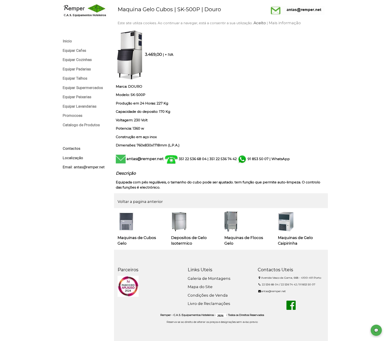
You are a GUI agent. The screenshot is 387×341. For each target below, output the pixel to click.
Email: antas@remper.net (84, 167)
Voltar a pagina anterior (140, 201)
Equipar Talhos (75, 78)
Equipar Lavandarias (80, 106)
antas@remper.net (145, 158)
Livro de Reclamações (209, 303)
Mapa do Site (200, 287)
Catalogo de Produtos (81, 125)
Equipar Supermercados (83, 87)
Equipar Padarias (77, 69)
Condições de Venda (208, 295)
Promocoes (72, 115)
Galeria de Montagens (209, 278)
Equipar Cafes (74, 50)
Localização (73, 158)
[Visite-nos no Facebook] (291, 308)
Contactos (71, 148)
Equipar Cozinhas (77, 59)
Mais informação (285, 23)
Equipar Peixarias (77, 97)
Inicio (67, 41)
